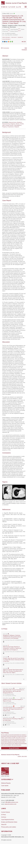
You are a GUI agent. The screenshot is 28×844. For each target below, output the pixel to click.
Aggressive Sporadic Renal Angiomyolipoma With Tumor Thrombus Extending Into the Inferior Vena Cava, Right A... (13, 671)
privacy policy (18, 745)
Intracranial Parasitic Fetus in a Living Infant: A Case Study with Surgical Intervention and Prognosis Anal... (13, 709)
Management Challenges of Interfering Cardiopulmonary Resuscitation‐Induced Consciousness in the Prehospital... (12, 637)
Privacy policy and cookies (8, 827)
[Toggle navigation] (25, 6)
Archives (3, 817)
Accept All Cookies (14, 748)
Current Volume (5, 812)
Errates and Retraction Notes (9, 822)
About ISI (3, 824)
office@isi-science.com (11, 802)
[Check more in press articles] (23, 679)
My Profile (11, 7)
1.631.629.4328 (9, 800)
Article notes (13, 37)
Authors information (6, 37)
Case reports (4, 785)
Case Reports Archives (7, 819)
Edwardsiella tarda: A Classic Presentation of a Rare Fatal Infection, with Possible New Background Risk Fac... (13, 691)
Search (18, 7)
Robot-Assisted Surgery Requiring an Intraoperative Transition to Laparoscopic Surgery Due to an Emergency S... (12, 648)
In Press (3, 814)
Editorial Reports (5, 783)
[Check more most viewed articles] (23, 726)
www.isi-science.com (10, 804)
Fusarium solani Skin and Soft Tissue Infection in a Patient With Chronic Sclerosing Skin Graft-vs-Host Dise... (13, 660)
